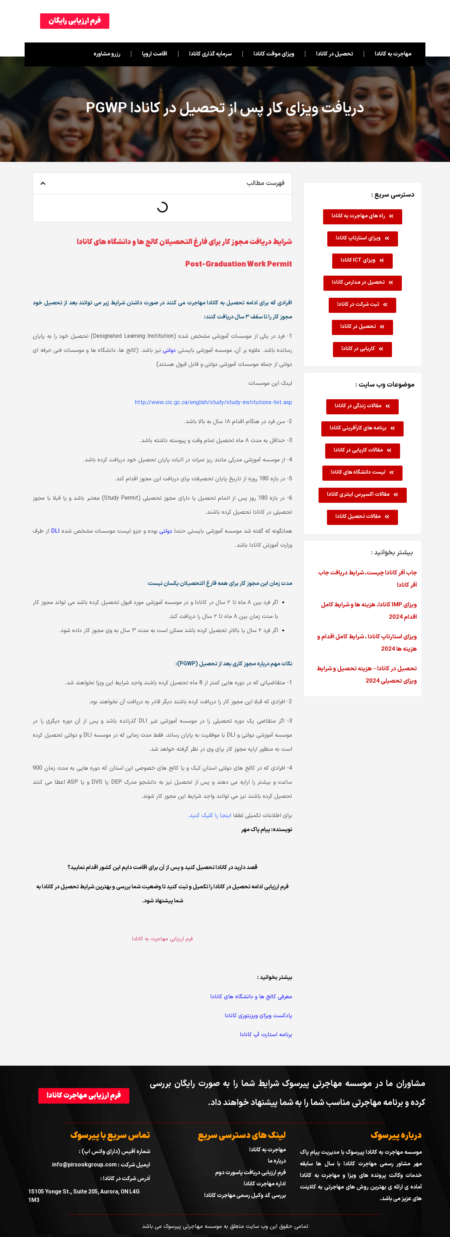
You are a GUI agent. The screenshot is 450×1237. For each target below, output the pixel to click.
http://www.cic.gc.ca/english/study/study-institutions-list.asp (213, 403)
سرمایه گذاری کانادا (210, 54)
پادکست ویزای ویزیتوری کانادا (258, 1016)
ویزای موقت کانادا (273, 54)
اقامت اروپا (154, 54)
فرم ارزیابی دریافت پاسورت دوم (250, 1173)
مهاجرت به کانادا (393, 54)
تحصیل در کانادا (334, 54)
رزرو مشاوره (107, 54)
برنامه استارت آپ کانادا (266, 1035)
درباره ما (277, 1161)
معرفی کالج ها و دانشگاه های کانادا (251, 997)
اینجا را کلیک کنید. (209, 815)
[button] (43, 183)
